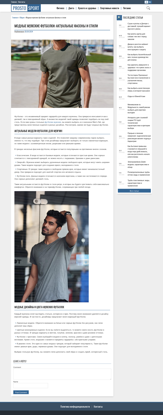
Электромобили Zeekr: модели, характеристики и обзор (138, 164)
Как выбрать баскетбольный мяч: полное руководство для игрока (139, 57)
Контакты (21, 2)
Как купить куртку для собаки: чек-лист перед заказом (137, 36)
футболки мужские (53, 122)
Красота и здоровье (87, 8)
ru (150, 2)
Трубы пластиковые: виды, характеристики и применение (139, 183)
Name (15, 381)
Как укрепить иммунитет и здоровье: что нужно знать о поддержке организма (139, 67)
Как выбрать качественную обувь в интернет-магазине (139, 89)
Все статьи (134, 191)
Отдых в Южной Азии (136, 96)
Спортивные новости (109, 8)
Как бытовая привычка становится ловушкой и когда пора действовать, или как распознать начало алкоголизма (139, 151)
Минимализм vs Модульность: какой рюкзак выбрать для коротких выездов (139, 108)
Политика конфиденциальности (75, 406)
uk (146, 2)
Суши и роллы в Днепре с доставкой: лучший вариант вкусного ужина (139, 26)
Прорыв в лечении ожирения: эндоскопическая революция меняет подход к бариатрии (139, 137)
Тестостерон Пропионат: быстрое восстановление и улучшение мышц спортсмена (139, 79)
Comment (17, 367)
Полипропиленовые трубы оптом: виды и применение (139, 173)
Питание (127, 8)
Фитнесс (60, 8)
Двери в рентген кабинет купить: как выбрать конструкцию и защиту (138, 47)
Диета (71, 8)
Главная (14, 2)
